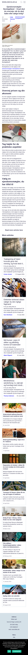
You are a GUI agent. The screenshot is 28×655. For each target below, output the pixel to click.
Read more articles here (14, 230)
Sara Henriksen (8, 315)
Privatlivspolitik (16, 651)
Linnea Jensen (8, 274)
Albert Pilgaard (8, 355)
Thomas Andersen (9, 396)
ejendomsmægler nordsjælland (20, 17)
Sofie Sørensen (12, 19)
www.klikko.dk (15, 629)
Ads (14, 637)
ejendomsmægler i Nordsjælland (11, 68)
